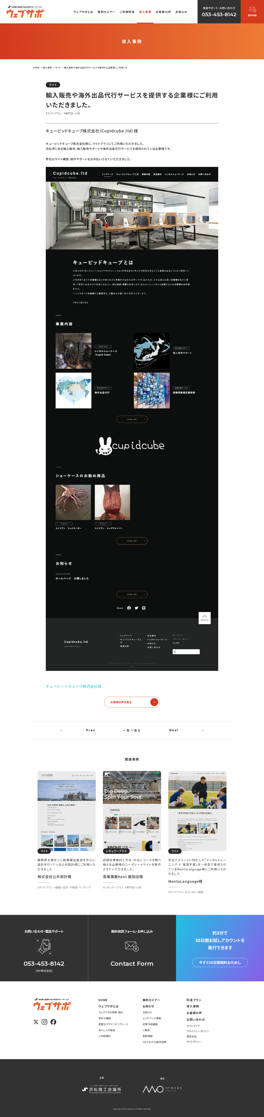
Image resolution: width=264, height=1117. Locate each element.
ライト (53, 84)
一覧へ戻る (132, 730)
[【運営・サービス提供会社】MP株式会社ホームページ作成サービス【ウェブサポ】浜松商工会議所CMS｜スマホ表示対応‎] (25, 12)
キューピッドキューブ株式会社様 (73, 686)
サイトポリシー (194, 1041)
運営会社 (192, 1036)
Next (173, 730)
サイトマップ (193, 1026)
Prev (90, 730)
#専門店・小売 (72, 113)
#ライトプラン (53, 113)
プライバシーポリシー (198, 1031)
